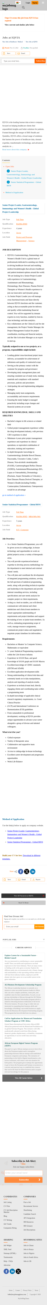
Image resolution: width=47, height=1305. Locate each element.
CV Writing (8, 1220)
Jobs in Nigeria (29, 1253)
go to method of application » (14, 495)
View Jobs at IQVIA (31, 42)
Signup (34, 3)
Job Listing (8, 1202)
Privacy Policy (27, 1290)
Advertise (7, 1265)
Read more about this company (14, 150)
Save (8, 53)
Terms (36, 1290)
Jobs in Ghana (28, 1245)
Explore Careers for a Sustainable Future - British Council (21, 956)
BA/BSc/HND (21, 224)
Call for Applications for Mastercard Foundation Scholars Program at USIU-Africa (23, 1019)
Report (38, 879)
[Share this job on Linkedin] (32, 871)
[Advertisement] (23, 93)
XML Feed (7, 1249)
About (10, 1290)
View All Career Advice (23, 1078)
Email (23, 53)
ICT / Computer (22, 530)
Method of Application (14, 192)
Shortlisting (28, 1210)
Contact (17, 1290)
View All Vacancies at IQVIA (23, 896)
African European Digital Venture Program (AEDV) (21, 1044)
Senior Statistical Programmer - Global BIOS (21, 504)
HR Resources (28, 1222)
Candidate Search (30, 1214)
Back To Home (24, 903)
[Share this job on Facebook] (20, 871)
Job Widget (8, 1245)
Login (28, 3)
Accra (18, 233)
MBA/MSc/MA (34, 517)
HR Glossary (28, 1226)
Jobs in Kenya (28, 1249)
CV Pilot (7, 1206)
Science (31, 241)
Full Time (20, 220)
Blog (5, 1216)
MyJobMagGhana (23, 1298)
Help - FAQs (8, 1261)
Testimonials (8, 1257)
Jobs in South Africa (31, 1257)
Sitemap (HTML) (10, 1253)
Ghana (20, 2)
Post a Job (27, 1202)
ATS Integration (29, 1218)
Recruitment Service (31, 1206)
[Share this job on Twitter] (26, 871)
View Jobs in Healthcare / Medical (12, 42)
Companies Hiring (10, 1228)
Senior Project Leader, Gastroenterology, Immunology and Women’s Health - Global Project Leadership (24, 174)
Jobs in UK (27, 1261)
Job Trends (7, 1224)
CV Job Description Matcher (11, 1211)
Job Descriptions (29, 1230)
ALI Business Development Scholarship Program (23, 985)
